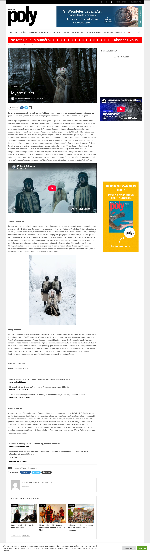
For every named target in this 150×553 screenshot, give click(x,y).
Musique (33, 32)
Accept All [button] (142, 548)
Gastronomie (93, 32)
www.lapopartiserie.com (19, 446)
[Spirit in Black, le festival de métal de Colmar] (24, 513)
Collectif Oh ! (17, 468)
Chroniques (45, 32)
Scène (23, 32)
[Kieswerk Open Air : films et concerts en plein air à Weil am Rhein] (52, 513)
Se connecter (121, 2)
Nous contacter (136, 2)
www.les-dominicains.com (20, 397)
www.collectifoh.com (18, 461)
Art (16, 32)
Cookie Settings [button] (129, 548)
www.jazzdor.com (16, 457)
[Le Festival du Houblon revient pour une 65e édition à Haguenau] (81, 513)
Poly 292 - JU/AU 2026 (121, 57)
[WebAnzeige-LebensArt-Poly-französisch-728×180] (99, 16)
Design (66, 32)
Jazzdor (25, 468)
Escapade (108, 32)
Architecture (78, 32)
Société (56, 32)
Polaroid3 (32, 468)
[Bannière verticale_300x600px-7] (121, 216)
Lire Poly (119, 32)
